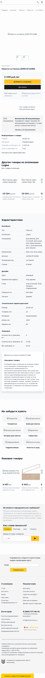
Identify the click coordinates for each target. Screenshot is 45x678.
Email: (6, 565)
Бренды (25, 597)
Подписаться (18, 570)
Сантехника (5, 619)
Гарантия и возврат (30, 594)
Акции (3, 594)
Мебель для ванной (8, 622)
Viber (25, 529)
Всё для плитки (6, 625)
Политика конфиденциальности (9, 601)
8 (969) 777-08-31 (31, 611)
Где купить (22, 87)
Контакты (4, 591)
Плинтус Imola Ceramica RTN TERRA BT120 (30, 489)
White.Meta (11, 662)
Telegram (33, 529)
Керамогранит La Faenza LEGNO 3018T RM (31, 198)
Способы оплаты (29, 591)
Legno (28, 234)
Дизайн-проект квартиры (32, 603)
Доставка (26, 588)
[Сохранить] (35, 538)
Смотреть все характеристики (13, 153)
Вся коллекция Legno (27, 109)
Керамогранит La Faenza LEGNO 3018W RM (11, 198)
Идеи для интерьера (30, 600)
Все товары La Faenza (27, 107)
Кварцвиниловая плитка (10, 631)
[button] (1, 2)
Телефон (7, 529)
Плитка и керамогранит (9, 616)
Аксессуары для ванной (9, 628)
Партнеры (5, 597)
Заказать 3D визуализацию (25, 129)
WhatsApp (17, 529)
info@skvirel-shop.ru (30, 620)
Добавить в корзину (22, 82)
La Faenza (30, 260)
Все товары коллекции (10, 168)
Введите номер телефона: (13, 534)
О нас (3, 588)
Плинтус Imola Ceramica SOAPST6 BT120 (11, 489)
